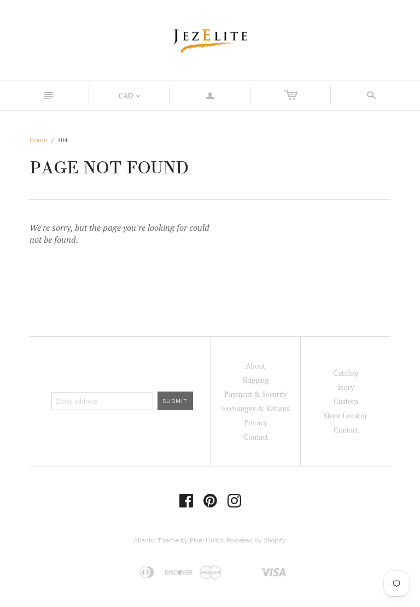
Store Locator (346, 416)
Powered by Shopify (255, 540)
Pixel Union (206, 540)
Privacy (255, 423)
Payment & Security (255, 394)
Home (39, 140)
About (255, 366)
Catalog (346, 373)
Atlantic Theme (156, 540)
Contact (255, 437)
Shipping (255, 380)
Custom (346, 401)
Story (345, 387)
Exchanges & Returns (255, 408)
